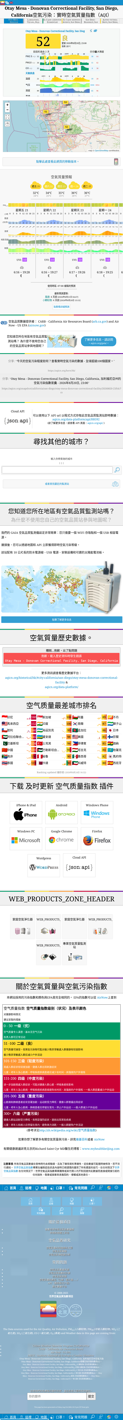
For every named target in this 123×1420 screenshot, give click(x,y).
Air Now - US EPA (61, 1352)
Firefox (97, 831)
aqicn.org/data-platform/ (61, 687)
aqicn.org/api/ (95, 423)
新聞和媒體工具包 (59, 1232)
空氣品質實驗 (59, 1251)
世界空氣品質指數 (23, 1167)
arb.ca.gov (100, 321)
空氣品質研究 (60, 1240)
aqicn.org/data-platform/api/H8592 (76, 419)
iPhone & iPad (26, 805)
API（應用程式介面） (59, 1283)
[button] (65, 104)
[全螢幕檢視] (95, 31)
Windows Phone (97, 805)
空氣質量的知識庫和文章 (59, 1247)
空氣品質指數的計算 (59, 1273)
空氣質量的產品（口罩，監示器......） (59, 1279)
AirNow (102, 997)
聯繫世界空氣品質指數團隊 (59, 1229)
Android (61, 805)
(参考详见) (59, 1069)
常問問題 (59, 1262)
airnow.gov (37, 325)
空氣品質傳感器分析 (59, 1254)
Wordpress (43, 858)
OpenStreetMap (101, 150)
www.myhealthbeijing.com (101, 1149)
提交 (91, 1396)
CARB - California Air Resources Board (61, 1349)
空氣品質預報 (59, 1276)
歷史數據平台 (59, 1286)
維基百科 (81, 1139)
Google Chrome (61, 831)
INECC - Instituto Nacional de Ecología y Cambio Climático (61, 1355)
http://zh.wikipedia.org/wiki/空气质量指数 (67, 1130)
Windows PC (26, 831)
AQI (65, 31)
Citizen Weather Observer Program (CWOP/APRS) (61, 1345)
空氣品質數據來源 (59, 1269)
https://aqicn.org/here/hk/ (61, 370)
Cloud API (79, 857)
